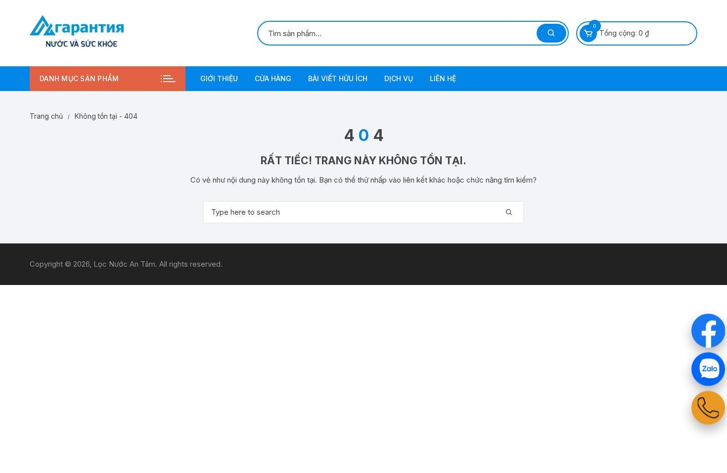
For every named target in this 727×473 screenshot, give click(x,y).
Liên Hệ (443, 78)
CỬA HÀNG (273, 78)
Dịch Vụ (398, 78)
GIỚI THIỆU (219, 78)
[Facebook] (708, 331)
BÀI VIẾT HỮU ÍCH (337, 78)
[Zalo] (708, 369)
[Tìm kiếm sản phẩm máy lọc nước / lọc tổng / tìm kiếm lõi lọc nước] (551, 33)
